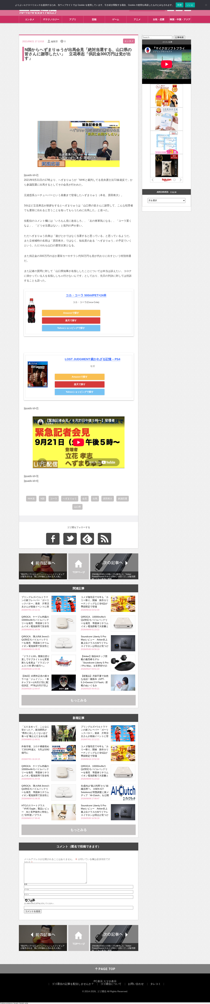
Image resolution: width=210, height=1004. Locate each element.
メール (26, 889)
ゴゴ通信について (110, 983)
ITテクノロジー (51, 19)
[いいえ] (206, 5)
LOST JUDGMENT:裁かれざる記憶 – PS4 (92, 359)
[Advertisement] (78, 86)
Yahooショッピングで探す (71, 328)
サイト (26, 894)
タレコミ (155, 983)
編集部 (54, 41)
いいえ (190, 5)
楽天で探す (71, 320)
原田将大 (107, 498)
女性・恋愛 (158, 19)
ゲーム (115, 19)
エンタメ (29, 19)
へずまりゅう (70, 498)
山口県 (77, 506)
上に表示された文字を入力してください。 (39, 903)
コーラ (53, 498)
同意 (179, 5)
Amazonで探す (71, 313)
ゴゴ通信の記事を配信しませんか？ (73, 983)
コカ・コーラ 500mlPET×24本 (86, 295)
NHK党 (31, 498)
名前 (25, 884)
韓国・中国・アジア (180, 19)
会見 (84, 498)
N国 (42, 498)
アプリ (72, 19)
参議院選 (122, 498)
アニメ (137, 19)
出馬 (95, 498)
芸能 (94, 19)
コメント (28, 862)
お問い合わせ (136, 983)
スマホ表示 (109, 981)
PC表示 (98, 981)
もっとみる (78, 700)
